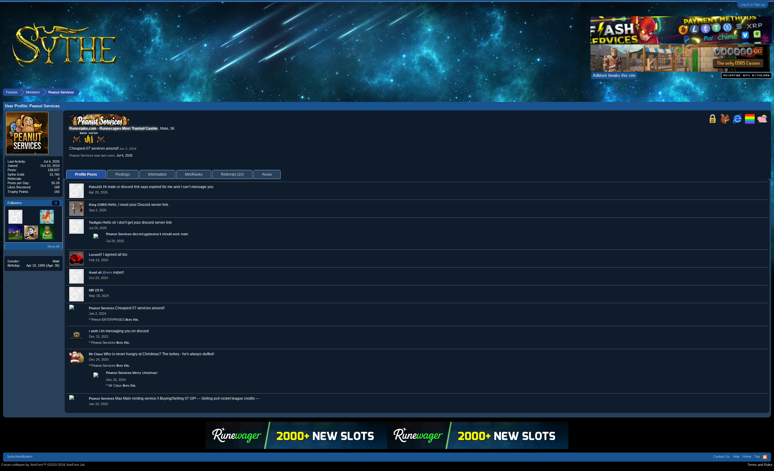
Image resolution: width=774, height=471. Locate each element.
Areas (267, 174)
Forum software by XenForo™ (43, 464)
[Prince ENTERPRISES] (46, 232)
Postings (122, 174)
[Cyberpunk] (31, 216)
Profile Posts (86, 174)
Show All (53, 246)
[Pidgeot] (46, 216)
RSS (765, 457)
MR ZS (94, 290)
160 (57, 191)
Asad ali (95, 272)
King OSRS (98, 204)
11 (55, 203)
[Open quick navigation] (767, 92)
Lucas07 (95, 254)
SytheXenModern (19, 456)
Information (157, 174)
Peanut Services (119, 234)
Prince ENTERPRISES (108, 319)
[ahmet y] (15, 232)
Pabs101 (95, 187)
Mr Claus (96, 354)
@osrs (107, 272)
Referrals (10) (232, 174)
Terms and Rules (759, 464)
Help (736, 456)
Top (757, 456)
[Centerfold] (31, 232)
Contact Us (721, 456)
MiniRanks (194, 174)
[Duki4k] (15, 216)
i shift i (94, 331)
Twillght (95, 222)
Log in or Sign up (752, 4)
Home (747, 456)
